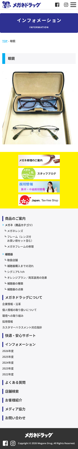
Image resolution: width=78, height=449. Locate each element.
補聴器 (9, 254)
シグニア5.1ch (16, 272)
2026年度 (8, 351)
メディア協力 (15, 409)
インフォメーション (20, 344)
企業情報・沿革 (11, 304)
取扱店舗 (12, 260)
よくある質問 (15, 382)
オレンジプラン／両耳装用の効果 (27, 277)
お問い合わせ (15, 418)
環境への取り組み (12, 315)
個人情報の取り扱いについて (19, 310)
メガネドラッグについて (23, 297)
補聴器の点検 (15, 289)
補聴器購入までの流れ (20, 266)
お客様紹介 (13, 400)
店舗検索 (12, 391)
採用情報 (7, 321)
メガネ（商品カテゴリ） (19, 225)
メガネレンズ (15, 231)
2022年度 (8, 374)
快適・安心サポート (20, 335)
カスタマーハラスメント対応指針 (22, 327)
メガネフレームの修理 (20, 246)
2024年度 (8, 362)
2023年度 (8, 368)
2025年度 (8, 357)
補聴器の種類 (15, 283)
